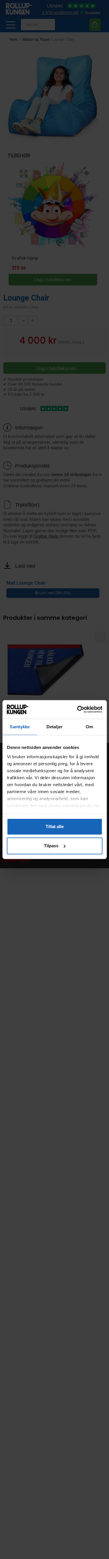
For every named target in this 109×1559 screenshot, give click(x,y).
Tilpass (51, 845)
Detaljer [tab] (54, 726)
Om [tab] (89, 726)
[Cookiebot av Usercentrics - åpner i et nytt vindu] (77, 709)
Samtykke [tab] (20, 726)
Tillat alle (55, 826)
